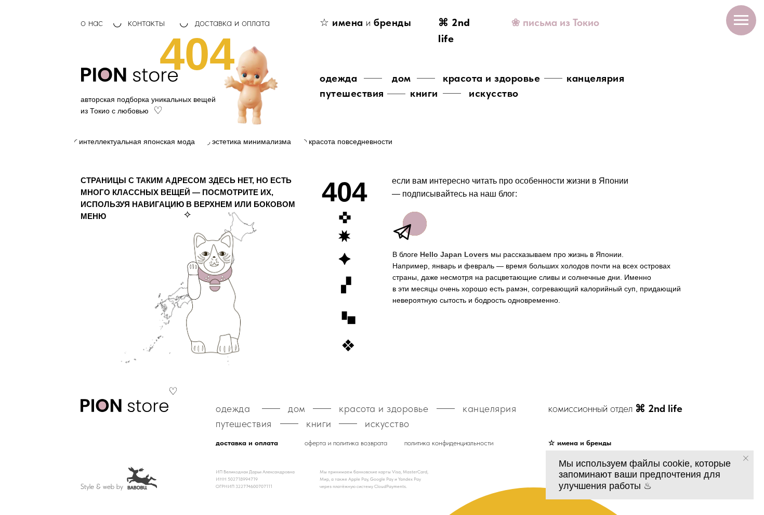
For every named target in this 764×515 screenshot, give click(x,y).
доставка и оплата (232, 22)
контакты (146, 22)
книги (424, 93)
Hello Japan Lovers (454, 254)
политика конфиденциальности (448, 443)
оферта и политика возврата (346, 443)
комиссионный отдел (615, 408)
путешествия (352, 93)
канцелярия (595, 78)
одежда (338, 78)
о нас (92, 22)
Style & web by (102, 486)
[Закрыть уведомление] (746, 458)
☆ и (365, 22)
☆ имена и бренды (579, 443)
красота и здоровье (491, 78)
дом (401, 78)
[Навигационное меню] (741, 20)
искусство (494, 93)
